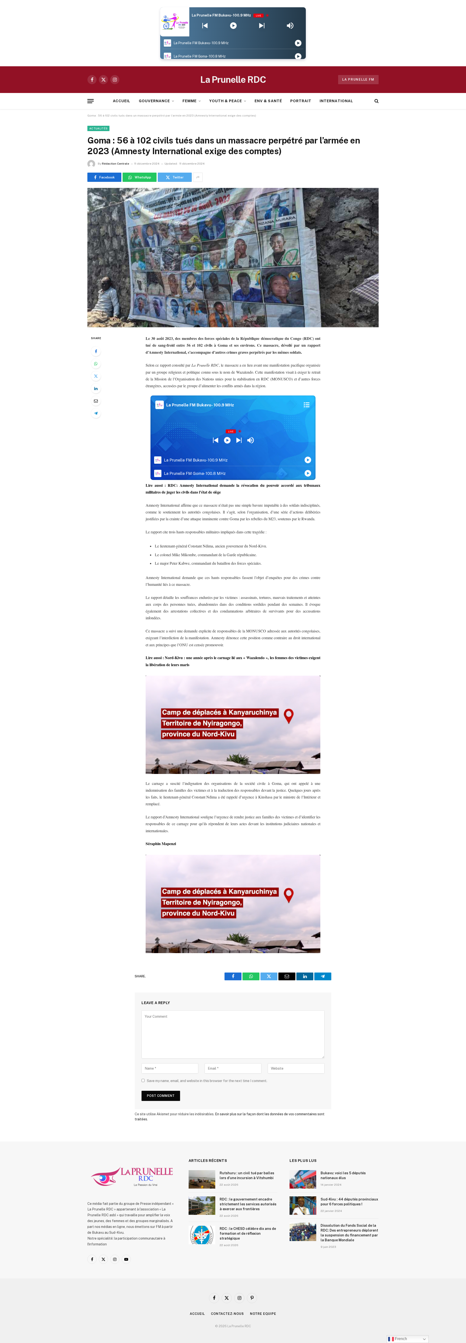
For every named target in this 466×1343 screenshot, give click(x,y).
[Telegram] (96, 413)
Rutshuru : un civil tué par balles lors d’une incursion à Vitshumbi (247, 1175)
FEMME (190, 101)
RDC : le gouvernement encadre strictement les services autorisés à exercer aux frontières (248, 1204)
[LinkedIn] (96, 388)
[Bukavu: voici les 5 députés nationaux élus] (303, 1179)
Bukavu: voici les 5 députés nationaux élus (343, 1175)
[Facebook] (96, 351)
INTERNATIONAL (336, 101)
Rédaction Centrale (115, 163)
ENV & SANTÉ (268, 101)
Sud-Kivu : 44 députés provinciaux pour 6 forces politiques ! (349, 1201)
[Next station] (205, 25)
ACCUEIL (121, 101)
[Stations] (307, 405)
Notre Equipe (263, 1314)
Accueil (197, 1314)
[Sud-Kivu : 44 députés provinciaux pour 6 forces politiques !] (303, 1205)
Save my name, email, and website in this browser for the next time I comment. (207, 1081)
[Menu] (90, 101)
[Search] (376, 101)
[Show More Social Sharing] (198, 177)
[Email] (96, 401)
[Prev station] (262, 25)
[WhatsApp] (96, 364)
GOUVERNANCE (154, 101)
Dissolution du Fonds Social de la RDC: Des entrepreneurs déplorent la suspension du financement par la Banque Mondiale (349, 1233)
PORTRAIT (300, 101)
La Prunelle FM (358, 79)
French (400, 1339)
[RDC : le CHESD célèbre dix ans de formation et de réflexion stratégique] (202, 1235)
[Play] (233, 25)
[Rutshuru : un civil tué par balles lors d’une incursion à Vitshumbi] (202, 1179)
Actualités (98, 128)
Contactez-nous (227, 1314)
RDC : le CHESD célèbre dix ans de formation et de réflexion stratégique (248, 1233)
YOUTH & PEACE (225, 101)
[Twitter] (96, 376)
